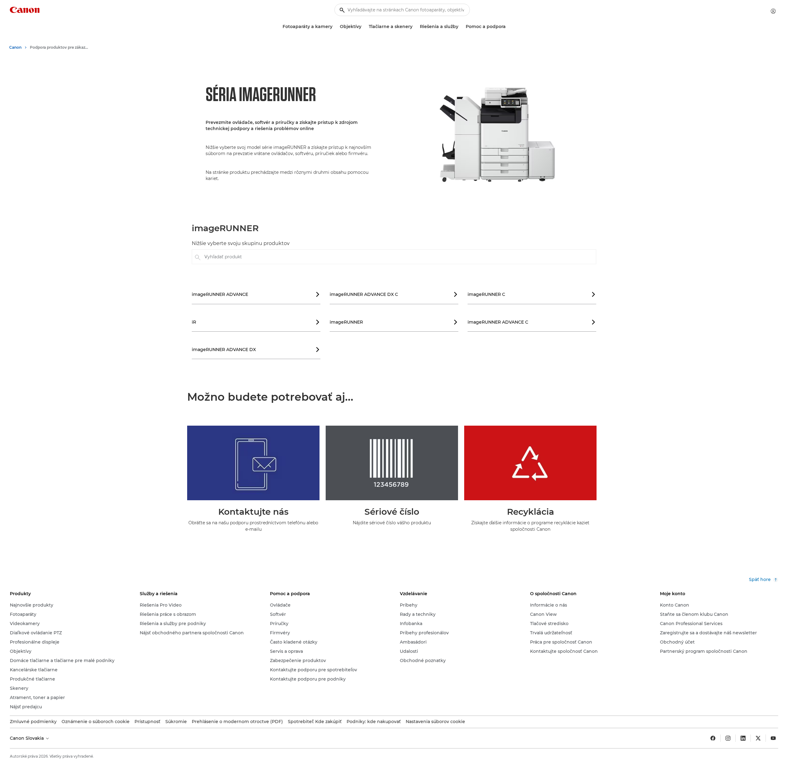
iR (256, 322)
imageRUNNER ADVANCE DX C (394, 294)
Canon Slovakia (27, 738)
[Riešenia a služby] (460, 26)
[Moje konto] (773, 11)
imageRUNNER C (532, 294)
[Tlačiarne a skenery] (414, 26)
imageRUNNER (394, 322)
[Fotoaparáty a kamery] (334, 26)
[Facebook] (712, 738)
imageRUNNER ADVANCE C (532, 322)
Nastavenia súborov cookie (435, 721)
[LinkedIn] (743, 738)
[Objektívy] (363, 26)
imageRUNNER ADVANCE (256, 294)
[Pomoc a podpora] (508, 26)
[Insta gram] (728, 738)
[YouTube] (773, 738)
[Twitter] (758, 738)
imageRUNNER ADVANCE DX (256, 349)
